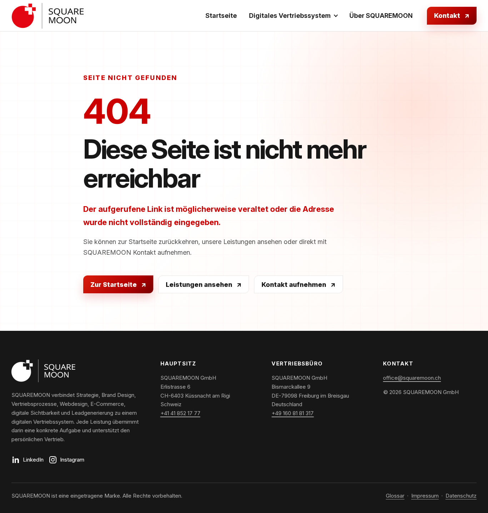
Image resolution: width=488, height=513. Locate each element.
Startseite (221, 15)
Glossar (395, 495)
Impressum (425, 495)
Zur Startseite (118, 284)
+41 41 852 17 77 (180, 413)
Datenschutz (461, 495)
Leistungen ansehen (203, 284)
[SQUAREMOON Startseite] (48, 16)
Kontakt (451, 15)
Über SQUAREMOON (381, 15)
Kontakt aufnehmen (298, 284)
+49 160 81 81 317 (293, 413)
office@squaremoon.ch (412, 377)
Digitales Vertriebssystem (290, 15)
